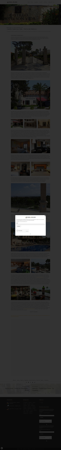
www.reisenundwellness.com (23, 221)
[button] (2, 448)
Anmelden (18, 226)
